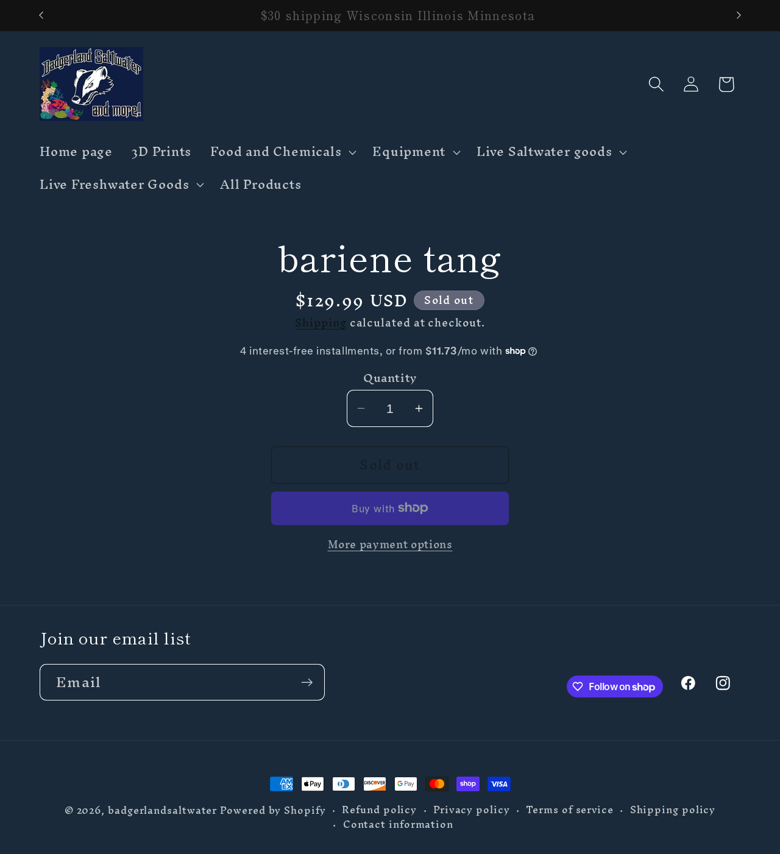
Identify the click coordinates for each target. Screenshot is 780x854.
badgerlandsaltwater (162, 810)
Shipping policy (673, 810)
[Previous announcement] (41, 15)
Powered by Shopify (272, 810)
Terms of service (570, 810)
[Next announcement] (739, 15)
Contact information (398, 824)
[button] (282, 152)
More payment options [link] (390, 544)
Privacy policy (471, 810)
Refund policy (379, 810)
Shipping (320, 321)
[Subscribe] (306, 682)
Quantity (389, 378)
